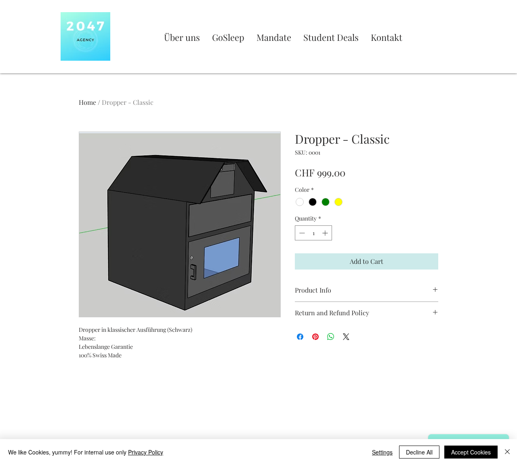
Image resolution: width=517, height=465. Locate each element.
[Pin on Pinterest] (315, 337)
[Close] (507, 452)
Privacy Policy (145, 452)
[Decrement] (301, 233)
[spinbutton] (313, 233)
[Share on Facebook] (300, 337)
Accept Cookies (471, 452)
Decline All (419, 452)
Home (87, 102)
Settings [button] (382, 452)
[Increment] (326, 233)
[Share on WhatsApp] (331, 337)
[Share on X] (346, 337)
